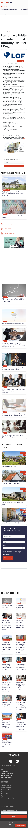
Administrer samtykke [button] (6, 777)
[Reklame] (14, 147)
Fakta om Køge (4, 791)
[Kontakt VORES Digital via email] (17, 761)
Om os (2, 769)
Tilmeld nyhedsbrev (20, 825)
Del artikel (20, 61)
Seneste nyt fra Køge (6, 785)
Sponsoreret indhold (6, 800)
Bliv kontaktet (8, 558)
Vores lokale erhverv (6, 787)
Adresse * (5, 545)
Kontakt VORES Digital (6, 775)
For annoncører (4, 771)
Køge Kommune (5, 796)
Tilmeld (14, 166)
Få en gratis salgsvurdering (7, 798)
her (17, 117)
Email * (4, 539)
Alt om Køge (4, 802)
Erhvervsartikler (5, 794)
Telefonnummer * (7, 533)
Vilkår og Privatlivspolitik (7, 773)
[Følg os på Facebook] (10, 761)
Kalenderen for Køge (6, 789)
